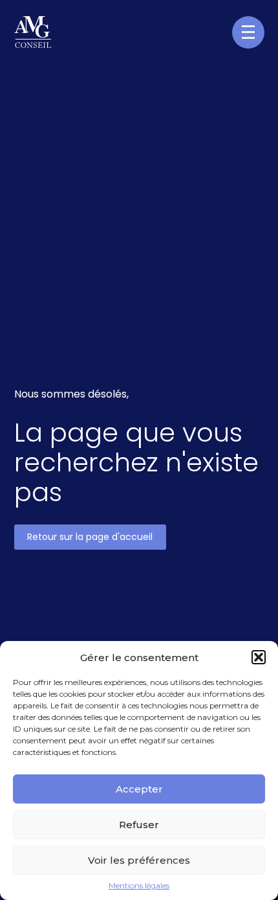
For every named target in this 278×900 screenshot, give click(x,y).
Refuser (139, 824)
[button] (258, 657)
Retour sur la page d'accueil (90, 536)
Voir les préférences (139, 860)
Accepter (139, 789)
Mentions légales (139, 885)
